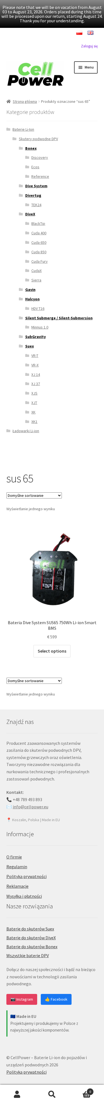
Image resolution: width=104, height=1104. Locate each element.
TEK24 (36, 204)
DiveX (30, 214)
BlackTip (38, 223)
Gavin (30, 289)
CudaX (36, 270)
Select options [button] (52, 651)
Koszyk (80, 1090)
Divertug (33, 195)
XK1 (34, 421)
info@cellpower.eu (30, 806)
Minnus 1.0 (39, 327)
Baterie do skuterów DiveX (31, 937)
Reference (40, 176)
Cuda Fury (39, 261)
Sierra (36, 280)
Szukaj (52, 1094)
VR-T (34, 355)
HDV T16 (37, 308)
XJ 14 (35, 374)
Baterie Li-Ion (23, 129)
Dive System (36, 185)
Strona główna (25, 101)
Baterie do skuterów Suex (30, 929)
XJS (34, 393)
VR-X (35, 365)
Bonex (31, 148)
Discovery (39, 157)
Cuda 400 (38, 232)
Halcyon (32, 298)
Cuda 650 (38, 242)
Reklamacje (17, 886)
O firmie (14, 857)
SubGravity (35, 336)
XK (33, 412)
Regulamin (16, 866)
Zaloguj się (89, 46)
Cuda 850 (38, 251)
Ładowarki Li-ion (25, 430)
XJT (34, 402)
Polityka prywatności (26, 876)
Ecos (35, 166)
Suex (29, 346)
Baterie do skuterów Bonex (31, 946)
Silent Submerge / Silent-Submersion (59, 317)
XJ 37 (35, 383)
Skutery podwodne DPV (38, 138)
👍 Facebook (56, 999)
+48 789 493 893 (27, 799)
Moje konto (17, 1094)
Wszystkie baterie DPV (27, 955)
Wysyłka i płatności (24, 896)
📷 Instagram (22, 999)
